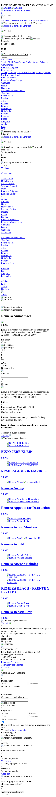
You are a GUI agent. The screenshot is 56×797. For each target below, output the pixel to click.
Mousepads (6, 255)
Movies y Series (43, 72)
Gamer (20, 72)
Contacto (5, 289)
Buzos (4, 227)
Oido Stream (19, 62)
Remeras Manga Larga (11, 222)
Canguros (5, 224)
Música (4, 75)
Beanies (4, 253)
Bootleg (18, 75)
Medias (4, 245)
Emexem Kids (29, 20)
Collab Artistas (32, 62)
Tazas (3, 248)
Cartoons (12, 72)
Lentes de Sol (7, 242)
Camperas (5, 230)
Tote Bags (5, 240)
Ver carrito (6, 761)
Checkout (5, 774)
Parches (4, 250)
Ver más (5, 435)
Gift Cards (6, 258)
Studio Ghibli (7, 62)
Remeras (5, 268)
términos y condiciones (18, 730)
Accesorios (16, 20)
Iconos (11, 75)
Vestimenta (6, 20)
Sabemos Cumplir (9, 186)
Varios (4, 286)
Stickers (4, 260)
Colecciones (6, 173)
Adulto (4, 281)
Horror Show (29, 72)
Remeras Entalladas (10, 219)
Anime (4, 72)
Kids (3, 284)
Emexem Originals (9, 191)
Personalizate (42, 20)
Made (11, 65)
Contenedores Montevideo (13, 237)
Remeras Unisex (8, 194)
